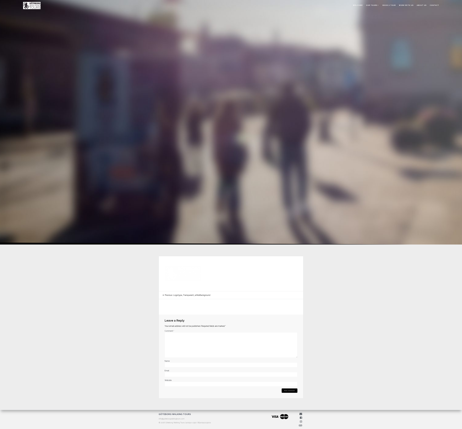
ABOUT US (422, 5)
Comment (169, 331)
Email (167, 371)
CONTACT (434, 5)
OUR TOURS (371, 5)
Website (168, 380)
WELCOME (358, 5)
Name (167, 361)
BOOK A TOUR (389, 5)
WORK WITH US (406, 5)
